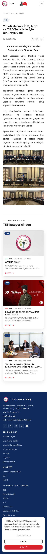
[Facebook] (5, 426)
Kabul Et (23, 547)
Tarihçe (6, 453)
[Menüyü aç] (41, 3)
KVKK (5, 480)
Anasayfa (8, 13)
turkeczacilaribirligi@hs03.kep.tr (17, 420)
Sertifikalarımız (9, 462)
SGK (5, 502)
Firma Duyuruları (9, 515)
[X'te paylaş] (32, 39)
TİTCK (5, 498)
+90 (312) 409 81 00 (11, 412)
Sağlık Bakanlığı (9, 494)
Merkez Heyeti (9, 437)
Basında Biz (7, 507)
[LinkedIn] (21, 426)
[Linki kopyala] (42, 39)
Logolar (6, 457)
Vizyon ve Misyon (10, 449)
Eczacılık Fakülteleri (11, 511)
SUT (5, 476)
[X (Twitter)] (10, 426)
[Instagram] (16, 426)
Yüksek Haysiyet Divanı (12, 445)
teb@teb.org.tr (9, 416)
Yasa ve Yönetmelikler (12, 472)
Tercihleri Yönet (23, 535)
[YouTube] (27, 426)
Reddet (23, 541)
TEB (4, 490)
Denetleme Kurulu (10, 441)
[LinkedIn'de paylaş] (37, 39)
